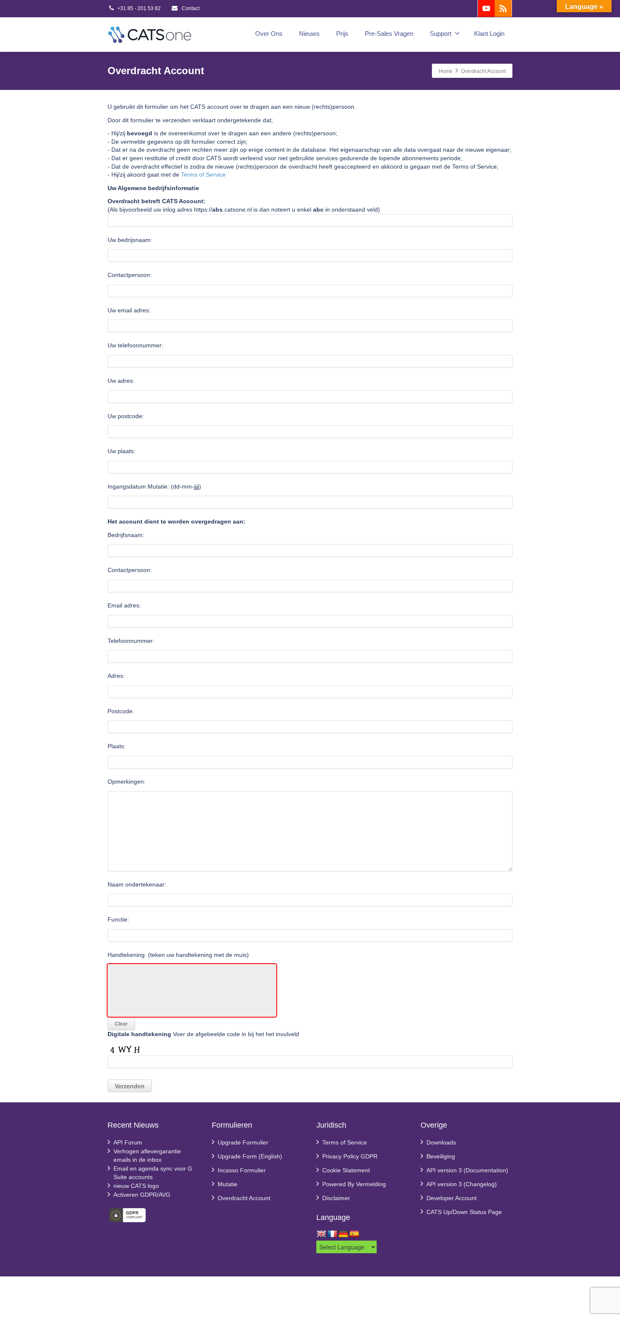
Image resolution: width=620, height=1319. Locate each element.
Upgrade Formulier (243, 1142)
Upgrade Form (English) (250, 1156)
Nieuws (309, 33)
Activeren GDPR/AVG (141, 1194)
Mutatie (227, 1184)
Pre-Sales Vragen (389, 33)
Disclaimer (336, 1198)
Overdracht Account (244, 1198)
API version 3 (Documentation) (467, 1170)
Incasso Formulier (242, 1170)
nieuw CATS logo (136, 1185)
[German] (343, 1234)
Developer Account (451, 1198)
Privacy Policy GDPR (349, 1156)
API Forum (127, 1142)
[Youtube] (486, 8)
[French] (332, 1234)
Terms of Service (203, 174)
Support (440, 33)
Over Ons (269, 33)
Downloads (441, 1142)
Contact (190, 8)
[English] (321, 1234)
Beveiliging (440, 1156)
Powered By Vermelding (354, 1184)
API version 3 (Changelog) (461, 1184)
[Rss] (503, 8)
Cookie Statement (346, 1170)
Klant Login (489, 33)
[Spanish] (354, 1234)
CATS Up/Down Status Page (464, 1212)
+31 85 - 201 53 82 (139, 8)
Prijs (342, 33)
